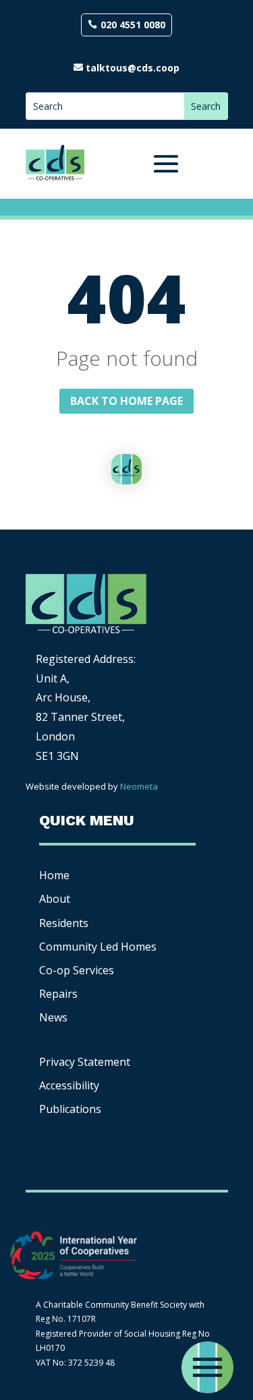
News (53, 1017)
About (54, 898)
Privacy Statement (84, 1061)
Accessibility (70, 1085)
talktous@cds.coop (132, 67)
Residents (63, 923)
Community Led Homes (98, 946)
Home (54, 875)
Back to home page (126, 400)
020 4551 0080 (133, 24)
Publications (70, 1109)
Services (76, 970)
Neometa (139, 786)
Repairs (58, 993)
